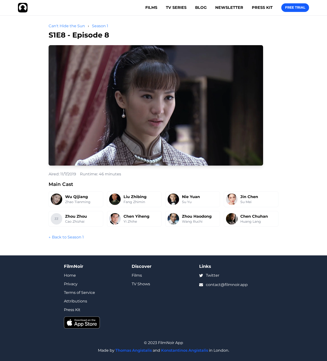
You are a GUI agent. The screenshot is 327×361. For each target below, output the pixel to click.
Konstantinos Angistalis (184, 350)
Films (151, 7)
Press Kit (262, 7)
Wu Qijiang (76, 196)
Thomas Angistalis (133, 350)
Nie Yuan (191, 196)
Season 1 (100, 26)
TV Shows (141, 284)
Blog (201, 7)
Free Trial (295, 7)
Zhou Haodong (197, 216)
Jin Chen (249, 196)
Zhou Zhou (76, 216)
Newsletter (229, 7)
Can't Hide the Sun (67, 26)
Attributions (75, 301)
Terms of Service (79, 292)
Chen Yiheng (136, 216)
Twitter (212, 275)
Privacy (71, 284)
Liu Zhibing (135, 196)
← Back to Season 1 (66, 237)
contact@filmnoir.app (227, 284)
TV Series (176, 7)
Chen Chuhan (254, 216)
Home (70, 275)
